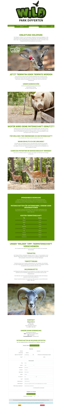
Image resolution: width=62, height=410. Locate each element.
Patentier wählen (26, 345)
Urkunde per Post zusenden (27, 396)
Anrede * (21, 365)
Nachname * (21, 367)
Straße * (21, 374)
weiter (19, 405)
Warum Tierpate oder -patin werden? (21, 26)
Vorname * (21, 369)
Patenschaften (11, 25)
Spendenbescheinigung (33, 25)
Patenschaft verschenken (44, 26)
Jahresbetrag (21, 352)
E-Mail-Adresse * (20, 383)
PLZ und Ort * (20, 376)
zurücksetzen (42, 405)
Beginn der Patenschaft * (19, 354)
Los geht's (52, 26)
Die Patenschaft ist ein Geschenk (39, 387)
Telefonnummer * (20, 381)
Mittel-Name (21, 372)
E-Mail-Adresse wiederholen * (18, 385)
